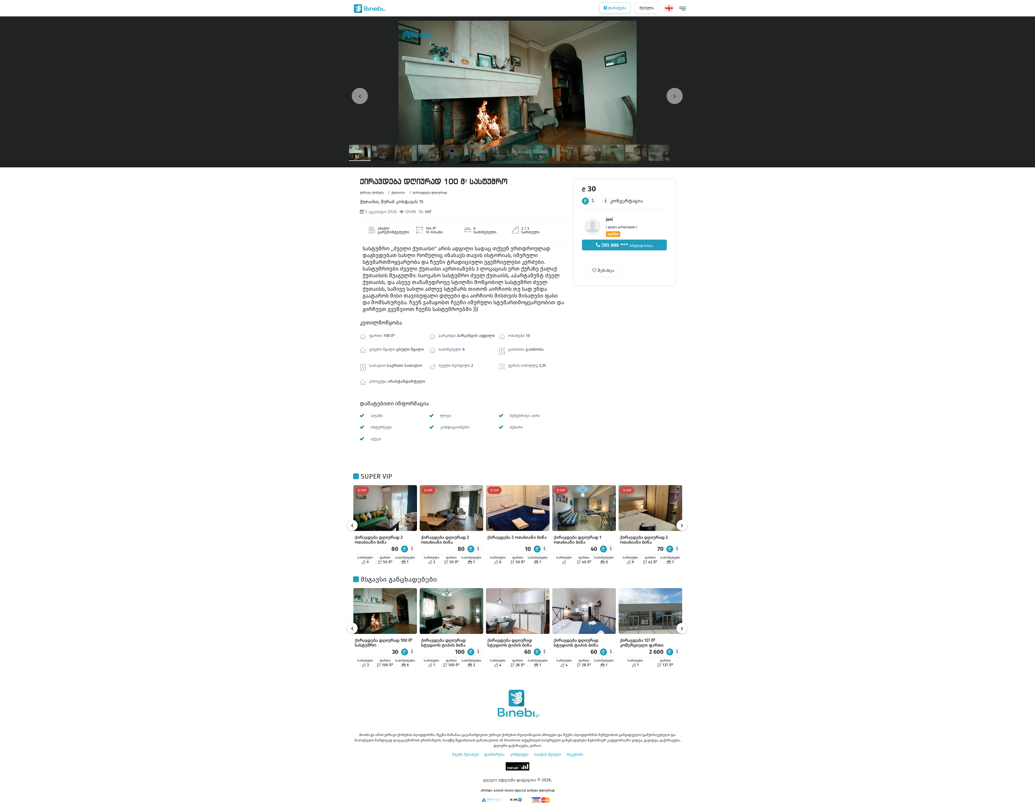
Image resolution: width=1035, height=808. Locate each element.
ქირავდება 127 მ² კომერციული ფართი (642, 643)
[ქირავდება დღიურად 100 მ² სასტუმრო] (385, 611)
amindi (498, 790)
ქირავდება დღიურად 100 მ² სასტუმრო (383, 643)
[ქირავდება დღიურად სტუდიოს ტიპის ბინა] (451, 611)
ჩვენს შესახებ (465, 754)
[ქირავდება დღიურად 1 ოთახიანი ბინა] (584, 508)
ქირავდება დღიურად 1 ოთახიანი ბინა (577, 540)
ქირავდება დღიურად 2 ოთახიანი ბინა (379, 540)
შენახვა (605, 270)
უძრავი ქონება (372, 193)
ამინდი (486, 790)
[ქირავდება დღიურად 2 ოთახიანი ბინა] (385, 508)
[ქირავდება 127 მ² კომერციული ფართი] (650, 611)
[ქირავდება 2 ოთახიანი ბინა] (518, 508)
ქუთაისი (398, 193)
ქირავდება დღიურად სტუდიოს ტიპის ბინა (443, 643)
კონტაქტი (519, 754)
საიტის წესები (547, 754)
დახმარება (494, 754)
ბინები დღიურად (541, 790)
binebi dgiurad (515, 790)
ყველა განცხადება (622, 227)
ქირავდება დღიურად (430, 193)
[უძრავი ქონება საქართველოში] (368, 8)
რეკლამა (575, 754)
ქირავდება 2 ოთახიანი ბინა (517, 537)
